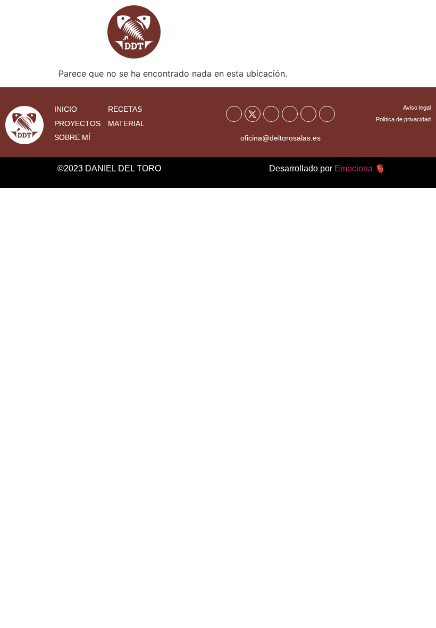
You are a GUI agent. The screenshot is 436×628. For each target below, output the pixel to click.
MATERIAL (126, 123)
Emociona (353, 168)
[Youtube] (271, 114)
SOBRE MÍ (72, 137)
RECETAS (125, 109)
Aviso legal (417, 107)
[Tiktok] (308, 114)
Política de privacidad (403, 119)
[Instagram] (290, 114)
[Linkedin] (327, 114)
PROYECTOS (77, 123)
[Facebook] (234, 114)
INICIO (65, 109)
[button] (404, 37)
